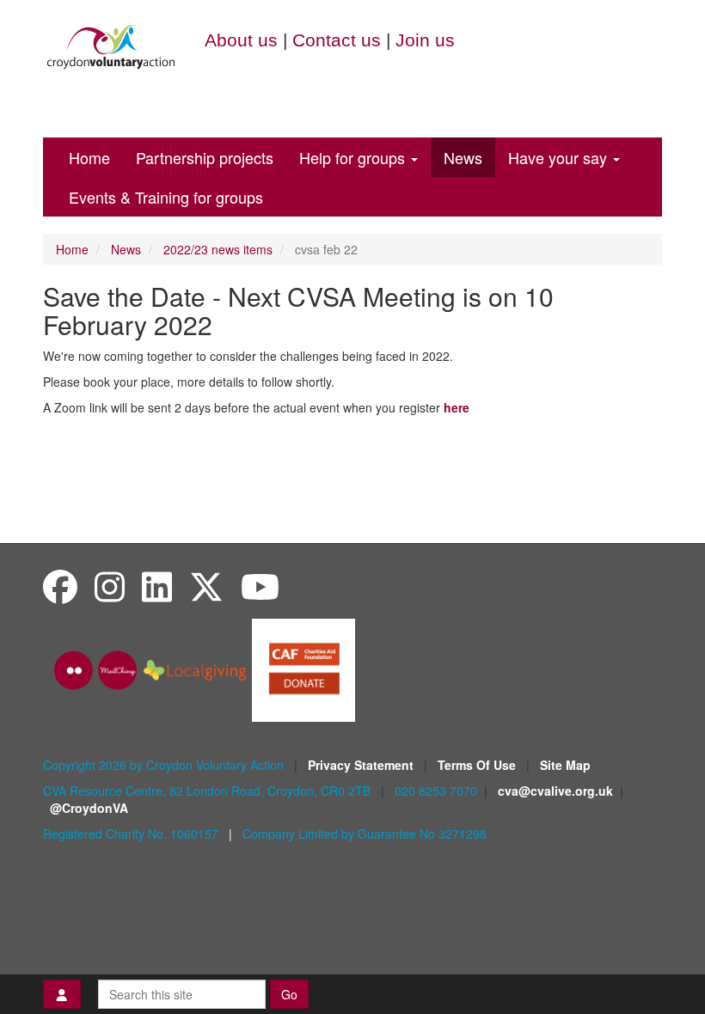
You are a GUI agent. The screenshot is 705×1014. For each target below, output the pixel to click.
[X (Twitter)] (206, 585)
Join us (425, 40)
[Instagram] (110, 585)
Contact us (336, 40)
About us (241, 40)
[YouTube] (260, 585)
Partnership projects (204, 157)
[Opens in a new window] (303, 668)
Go (289, 994)
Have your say (559, 157)
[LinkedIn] (157, 585)
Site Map (565, 764)
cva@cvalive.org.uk (555, 790)
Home (89, 157)
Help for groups (354, 157)
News (463, 157)
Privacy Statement (362, 764)
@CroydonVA (89, 807)
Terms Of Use (478, 764)
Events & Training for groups (166, 197)
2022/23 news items (218, 249)
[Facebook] (60, 585)
